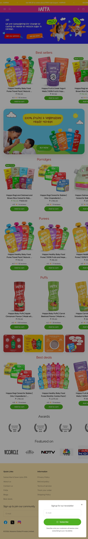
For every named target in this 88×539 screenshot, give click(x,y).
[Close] (82, 505)
